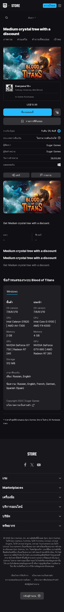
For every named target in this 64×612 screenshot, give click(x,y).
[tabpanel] (32, 330)
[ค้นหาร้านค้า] (6, 17)
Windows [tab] (12, 291)
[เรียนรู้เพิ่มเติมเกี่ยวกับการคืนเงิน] (59, 138)
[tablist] (32, 291)
